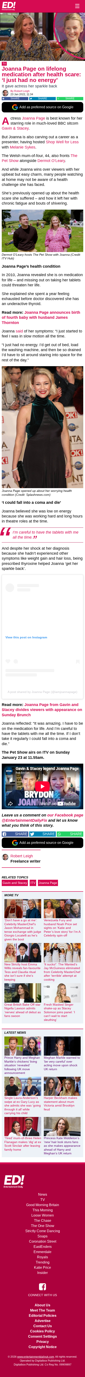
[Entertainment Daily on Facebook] (42, 1286)
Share (15, 98)
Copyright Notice (43, 1347)
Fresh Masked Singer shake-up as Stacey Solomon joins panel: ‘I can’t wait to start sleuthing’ (59, 1012)
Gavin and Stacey (15, 883)
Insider (42, 1273)
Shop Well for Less (62, 142)
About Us (42, 1305)
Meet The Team (42, 1310)
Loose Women (42, 1215)
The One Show (42, 1226)
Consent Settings (42, 1336)
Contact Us (42, 1326)
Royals (42, 1257)
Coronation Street (42, 1241)
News (42, 1194)
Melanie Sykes (22, 147)
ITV (33, 883)
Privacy (42, 1342)
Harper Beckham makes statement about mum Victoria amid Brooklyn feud (60, 1103)
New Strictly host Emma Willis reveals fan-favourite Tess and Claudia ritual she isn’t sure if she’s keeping (22, 972)
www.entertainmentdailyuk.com (35, 1356)
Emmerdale (42, 1252)
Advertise (43, 1321)
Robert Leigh (22, 91)
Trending (42, 1262)
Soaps (42, 1236)
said (19, 331)
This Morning (42, 1210)
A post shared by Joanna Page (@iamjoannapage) (42, 692)
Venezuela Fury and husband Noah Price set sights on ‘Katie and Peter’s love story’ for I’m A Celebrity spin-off (62, 927)
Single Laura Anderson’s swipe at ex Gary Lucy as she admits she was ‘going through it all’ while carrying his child (22, 1105)
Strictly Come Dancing (42, 1231)
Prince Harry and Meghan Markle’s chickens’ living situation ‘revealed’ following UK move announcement (22, 1065)
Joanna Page (33, 118)
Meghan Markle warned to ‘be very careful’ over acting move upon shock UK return (62, 1063)
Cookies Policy (42, 1331)
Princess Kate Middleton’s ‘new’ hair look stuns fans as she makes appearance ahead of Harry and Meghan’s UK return (62, 1145)
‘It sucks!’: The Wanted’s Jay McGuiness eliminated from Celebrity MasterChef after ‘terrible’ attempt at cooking (62, 972)
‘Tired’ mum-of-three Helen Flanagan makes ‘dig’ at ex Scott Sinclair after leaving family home (22, 1143)
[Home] (9, 6)
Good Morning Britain (42, 1205)
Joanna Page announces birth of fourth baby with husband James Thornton (41, 317)
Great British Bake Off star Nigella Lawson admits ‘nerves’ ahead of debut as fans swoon (22, 1010)
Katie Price (42, 1267)
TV (4, 63)
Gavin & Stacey (15, 128)
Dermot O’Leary (51, 161)
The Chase (42, 1220)
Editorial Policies (42, 1315)
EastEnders (43, 1246)
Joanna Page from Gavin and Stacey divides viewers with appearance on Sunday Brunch (42, 710)
